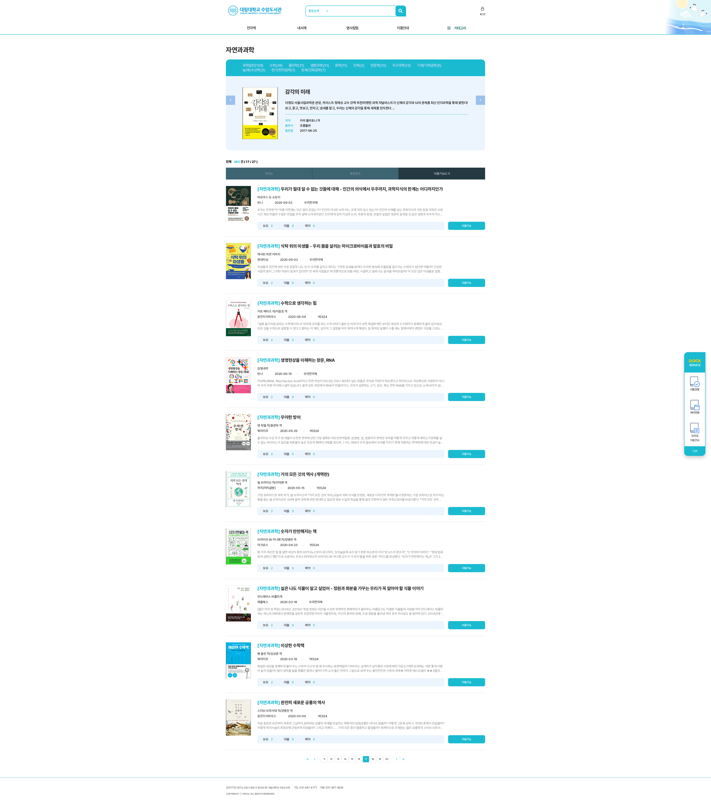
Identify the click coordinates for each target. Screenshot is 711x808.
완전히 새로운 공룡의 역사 (303, 702)
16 (359, 759)
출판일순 (355, 173)
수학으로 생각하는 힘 (299, 303)
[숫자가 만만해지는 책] (238, 546)
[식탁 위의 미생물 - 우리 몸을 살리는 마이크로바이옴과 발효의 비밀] (238, 261)
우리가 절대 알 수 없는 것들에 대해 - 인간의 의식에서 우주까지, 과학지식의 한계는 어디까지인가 (362, 189)
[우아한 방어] (238, 432)
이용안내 (403, 28)
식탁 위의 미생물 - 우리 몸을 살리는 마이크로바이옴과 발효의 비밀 (337, 246)
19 (380, 759)
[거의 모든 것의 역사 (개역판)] (238, 489)
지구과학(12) (401, 65)
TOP (694, 451)
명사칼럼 (352, 28)
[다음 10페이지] (403, 759)
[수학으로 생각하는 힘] (238, 318)
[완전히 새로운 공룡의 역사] (238, 717)
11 (324, 759)
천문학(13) (378, 65)
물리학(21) (296, 65)
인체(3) (358, 65)
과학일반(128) (253, 65)
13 (338, 759)
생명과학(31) (319, 65)
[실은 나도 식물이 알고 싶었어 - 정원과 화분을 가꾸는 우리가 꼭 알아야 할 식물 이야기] (238, 603)
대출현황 (695, 389)
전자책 (251, 28)
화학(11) (341, 65)
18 (373, 759)
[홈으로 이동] (255, 10)
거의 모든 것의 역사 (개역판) (305, 474)
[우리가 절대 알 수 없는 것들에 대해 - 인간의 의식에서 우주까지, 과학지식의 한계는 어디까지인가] (238, 204)
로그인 (482, 14)
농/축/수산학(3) (254, 70)
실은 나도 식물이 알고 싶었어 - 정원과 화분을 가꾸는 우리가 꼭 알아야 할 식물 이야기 (352, 588)
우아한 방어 (291, 417)
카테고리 (460, 28)
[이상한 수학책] (238, 660)
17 (366, 759)
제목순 (269, 173)
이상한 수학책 (292, 645)
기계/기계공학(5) (429, 65)
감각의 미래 (297, 92)
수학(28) (275, 65)
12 (331, 759)
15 (352, 759)
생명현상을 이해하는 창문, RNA (308, 360)
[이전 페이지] (314, 759)
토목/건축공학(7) (313, 70)
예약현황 (695, 412)
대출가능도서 (442, 173)
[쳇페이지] (307, 759)
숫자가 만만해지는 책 (299, 531)
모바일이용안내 (695, 438)
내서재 (301, 28)
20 (386, 759)
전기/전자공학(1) (283, 70)
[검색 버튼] (400, 11)
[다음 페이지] (396, 759)
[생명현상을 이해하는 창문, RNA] (238, 375)
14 (345, 759)
